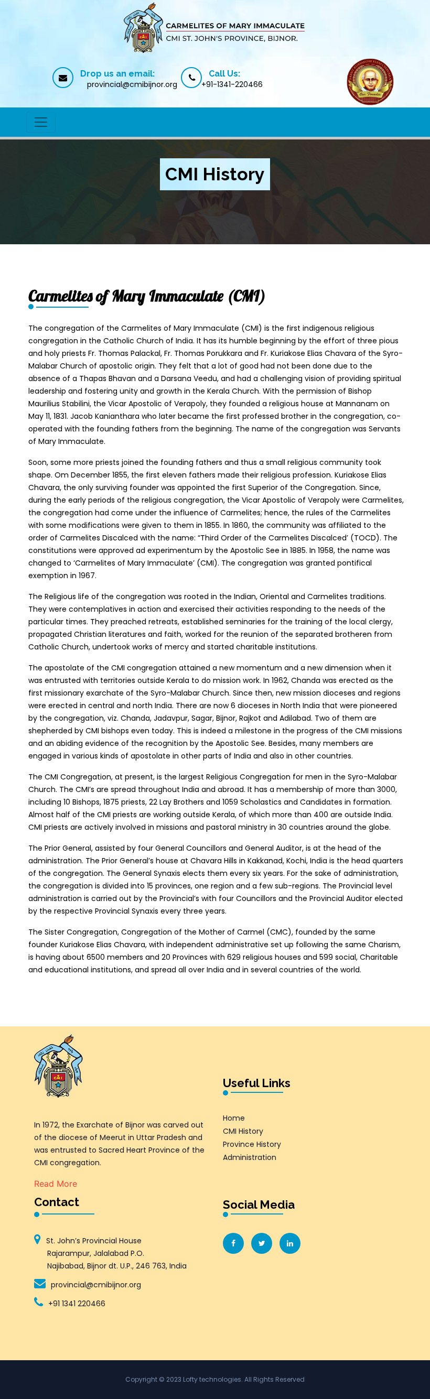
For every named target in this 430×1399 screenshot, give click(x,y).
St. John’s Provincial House (116, 1253)
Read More (55, 1183)
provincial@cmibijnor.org (96, 1284)
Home (234, 1118)
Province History (252, 1144)
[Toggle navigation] (41, 122)
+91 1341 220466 (76, 1303)
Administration (249, 1157)
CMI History (243, 1131)
